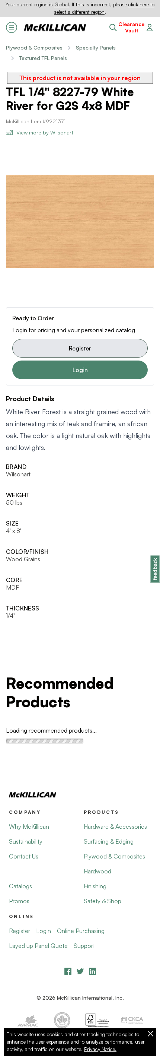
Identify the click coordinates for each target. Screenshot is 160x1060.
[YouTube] (80, 971)
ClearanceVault (131, 27)
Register (80, 348)
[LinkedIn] (92, 971)
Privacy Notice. (100, 1049)
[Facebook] (68, 971)
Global (61, 4)
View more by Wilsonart (44, 132)
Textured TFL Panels (43, 58)
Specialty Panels (96, 47)
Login (80, 370)
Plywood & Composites (34, 47)
